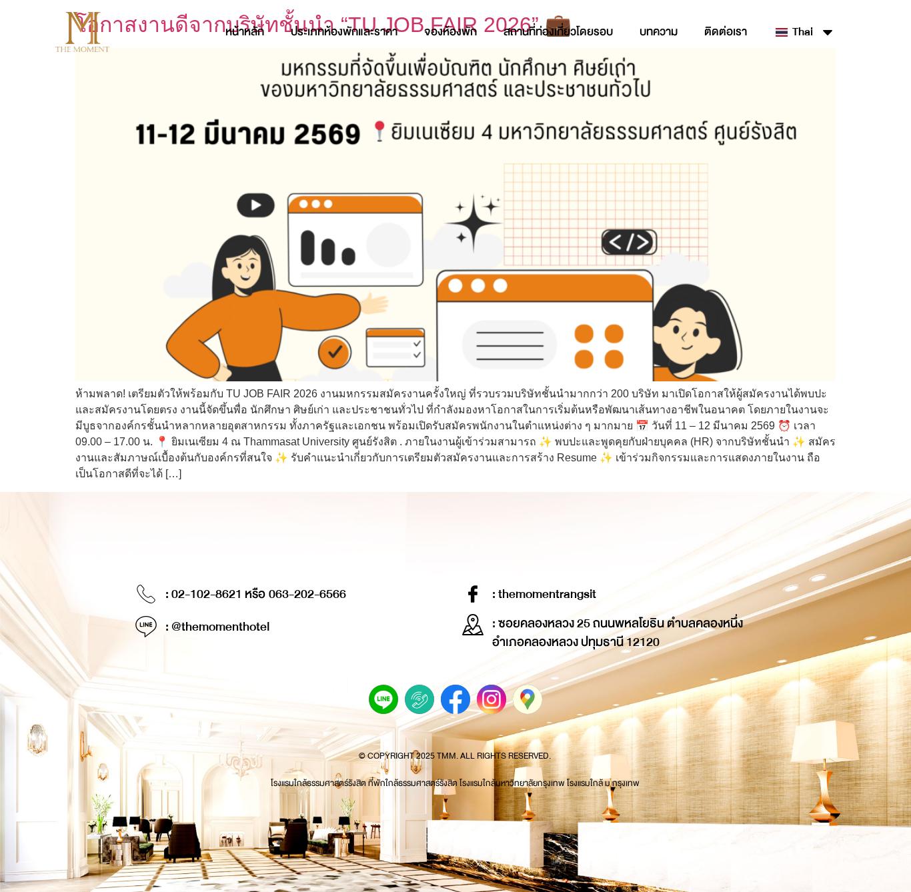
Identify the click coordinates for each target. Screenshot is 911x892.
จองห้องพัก (450, 31)
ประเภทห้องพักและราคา (344, 31)
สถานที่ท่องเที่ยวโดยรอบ (558, 31)
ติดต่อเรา (725, 31)
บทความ (659, 31)
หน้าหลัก (244, 31)
